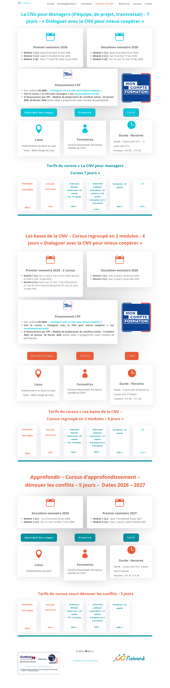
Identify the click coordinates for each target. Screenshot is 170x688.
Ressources (124, 4)
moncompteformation (86, 93)
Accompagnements (66, 4)
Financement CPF (68, 85)
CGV (74, 661)
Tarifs (131, 112)
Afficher (82, 651)
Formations (86, 4)
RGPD (95, 661)
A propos (137, 4)
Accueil (50, 4)
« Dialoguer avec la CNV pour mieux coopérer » (75, 90)
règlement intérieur (84, 661)
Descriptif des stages (39, 112)
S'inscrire (85, 112)
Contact (148, 4)
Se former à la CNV (104, 4)
